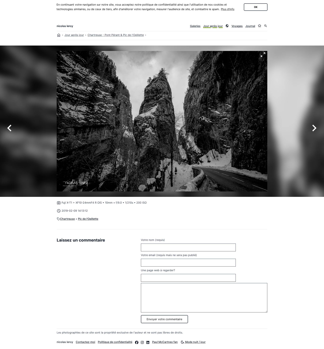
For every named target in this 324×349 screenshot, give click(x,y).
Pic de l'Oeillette (88, 218)
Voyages (237, 26)
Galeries (195, 26)
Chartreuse (67, 218)
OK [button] (256, 7)
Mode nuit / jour (195, 342)
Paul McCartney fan (165, 342)
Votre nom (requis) (153, 240)
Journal (250, 26)
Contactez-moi (85, 342)
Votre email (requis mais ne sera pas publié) (169, 255)
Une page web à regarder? (158, 270)
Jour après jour (213, 26)
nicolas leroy (65, 26)
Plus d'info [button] (227, 9)
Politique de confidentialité (115, 342)
